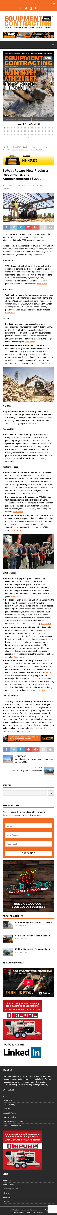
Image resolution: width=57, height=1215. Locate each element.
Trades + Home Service (12, 1125)
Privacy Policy (38, 1212)
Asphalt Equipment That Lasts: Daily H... (34, 922)
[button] (4, 128)
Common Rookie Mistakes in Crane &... (33, 935)
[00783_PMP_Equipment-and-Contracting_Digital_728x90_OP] (28, 36)
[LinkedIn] (36, 8)
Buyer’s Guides (9, 1184)
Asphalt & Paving (9, 1113)
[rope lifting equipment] (22, 1038)
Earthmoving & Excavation (13, 1121)
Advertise (6, 1193)
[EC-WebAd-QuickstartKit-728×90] (28, 740)
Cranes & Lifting (9, 1104)
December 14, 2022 (12, 185)
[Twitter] (26, 8)
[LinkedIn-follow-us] (22, 1056)
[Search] (51, 793)
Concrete (6, 1109)
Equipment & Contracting (33, 185)
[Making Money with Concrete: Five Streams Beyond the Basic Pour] (8, 952)
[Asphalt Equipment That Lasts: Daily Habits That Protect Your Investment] (8, 925)
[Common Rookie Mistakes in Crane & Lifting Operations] (8, 939)
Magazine (7, 1180)
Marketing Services (10, 1189)
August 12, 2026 (22, 925)
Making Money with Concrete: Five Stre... (34, 949)
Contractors (7, 1100)
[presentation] (6, 95)
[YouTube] (31, 8)
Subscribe (7, 1197)
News (5, 1096)
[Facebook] (20, 8)
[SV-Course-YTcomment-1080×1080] (28, 910)
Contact (6, 1201)
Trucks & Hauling (9, 1117)
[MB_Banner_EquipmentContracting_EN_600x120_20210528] (28, 163)
